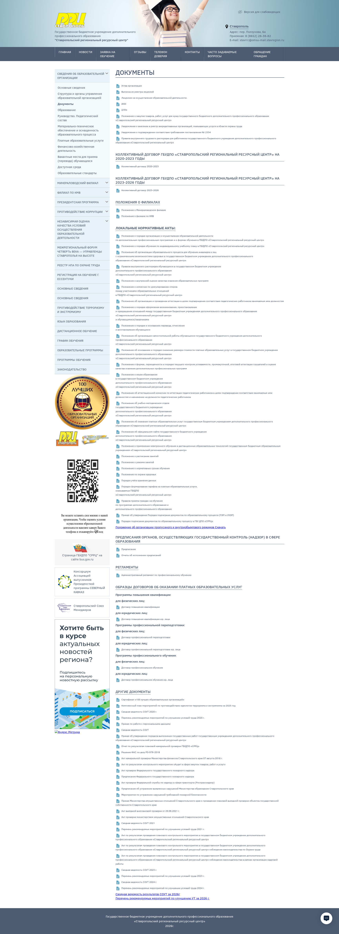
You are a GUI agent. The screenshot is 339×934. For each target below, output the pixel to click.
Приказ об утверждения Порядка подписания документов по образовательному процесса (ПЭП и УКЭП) (177, 515)
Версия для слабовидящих (262, 12)
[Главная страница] (70, 20)
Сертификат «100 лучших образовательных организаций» (152, 699)
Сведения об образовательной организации (80, 76)
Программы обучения (73, 360)
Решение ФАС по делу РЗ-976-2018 (140, 752)
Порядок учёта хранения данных (138, 480)
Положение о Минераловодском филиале (143, 209)
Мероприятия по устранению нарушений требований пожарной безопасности (163, 794)
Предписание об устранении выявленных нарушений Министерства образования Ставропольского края (177, 788)
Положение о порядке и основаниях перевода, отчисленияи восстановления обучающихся (150, 327)
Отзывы (140, 52)
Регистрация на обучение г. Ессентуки (78, 277)
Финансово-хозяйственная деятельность (76, 149)
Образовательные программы (80, 350)
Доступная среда (69, 167)
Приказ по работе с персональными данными (145, 723)
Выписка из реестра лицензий (137, 91)
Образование (67, 110)
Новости (85, 52)
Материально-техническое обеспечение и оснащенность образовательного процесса (78, 130)
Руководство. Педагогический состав (78, 118)
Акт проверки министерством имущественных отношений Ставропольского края (165, 816)
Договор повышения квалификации (140, 606)
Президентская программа (78, 202)
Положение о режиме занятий (137, 462)
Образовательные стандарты (77, 173)
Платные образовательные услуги (81, 140)
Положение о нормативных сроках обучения (145, 468)
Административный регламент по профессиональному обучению (156, 574)
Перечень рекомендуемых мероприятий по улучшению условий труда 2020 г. (162, 717)
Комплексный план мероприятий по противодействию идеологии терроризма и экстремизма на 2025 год (178, 705)
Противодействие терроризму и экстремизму (80, 310)
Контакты (192, 52)
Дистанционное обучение (77, 331)
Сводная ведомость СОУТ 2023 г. (139, 869)
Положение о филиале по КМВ (137, 216)
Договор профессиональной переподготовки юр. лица (150, 649)
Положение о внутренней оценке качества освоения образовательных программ (165, 280)
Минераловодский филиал (77, 183)
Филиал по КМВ (68, 192)
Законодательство (72, 369)
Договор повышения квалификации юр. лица (145, 619)
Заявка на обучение (107, 54)
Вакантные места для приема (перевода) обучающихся (78, 159)
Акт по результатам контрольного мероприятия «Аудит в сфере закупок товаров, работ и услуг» (173, 764)
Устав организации (131, 85)
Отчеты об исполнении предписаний (141, 555)
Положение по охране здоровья (138, 474)
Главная (65, 52)
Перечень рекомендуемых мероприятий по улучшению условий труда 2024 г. (162, 888)
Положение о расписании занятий (140, 456)
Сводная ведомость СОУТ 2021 (138, 823)
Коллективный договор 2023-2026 (140, 190)
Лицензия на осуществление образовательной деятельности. (154, 97)
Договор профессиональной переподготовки (145, 637)
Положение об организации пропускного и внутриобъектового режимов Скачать (171, 527)
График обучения (70, 340)
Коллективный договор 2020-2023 (140, 166)
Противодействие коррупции (80, 212)
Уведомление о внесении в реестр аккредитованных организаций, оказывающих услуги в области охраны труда (181, 126)
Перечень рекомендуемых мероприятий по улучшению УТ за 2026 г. (162, 898)
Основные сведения (71, 87)
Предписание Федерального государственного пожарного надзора (157, 776)
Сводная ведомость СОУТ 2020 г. (139, 711)
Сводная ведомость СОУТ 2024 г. (139, 881)
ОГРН (124, 109)
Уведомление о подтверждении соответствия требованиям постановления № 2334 (166, 132)
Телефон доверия (160, 54)
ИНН (123, 103)
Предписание (128, 549)
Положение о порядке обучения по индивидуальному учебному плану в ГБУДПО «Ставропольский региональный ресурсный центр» (192, 246)
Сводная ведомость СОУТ (135, 729)
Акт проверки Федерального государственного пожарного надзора (157, 770)
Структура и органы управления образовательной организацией (80, 96)
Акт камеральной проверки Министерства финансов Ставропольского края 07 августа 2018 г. (171, 758)
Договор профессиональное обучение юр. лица (147, 679)
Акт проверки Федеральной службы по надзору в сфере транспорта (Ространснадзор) (168, 782)
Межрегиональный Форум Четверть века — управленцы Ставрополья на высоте (79, 251)
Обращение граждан (262, 54)
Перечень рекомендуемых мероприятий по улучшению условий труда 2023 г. (162, 875)
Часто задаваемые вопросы (222, 54)
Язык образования (71, 321)
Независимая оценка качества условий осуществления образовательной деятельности (73, 229)
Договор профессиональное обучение (142, 667)
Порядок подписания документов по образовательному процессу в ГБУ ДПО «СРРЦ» (167, 521)
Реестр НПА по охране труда (78, 265)
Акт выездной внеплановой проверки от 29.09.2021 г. (150, 810)
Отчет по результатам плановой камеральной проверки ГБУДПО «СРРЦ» (160, 746)
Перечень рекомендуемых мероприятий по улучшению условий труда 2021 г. (162, 829)
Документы (66, 104)
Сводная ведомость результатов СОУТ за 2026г (148, 894)
